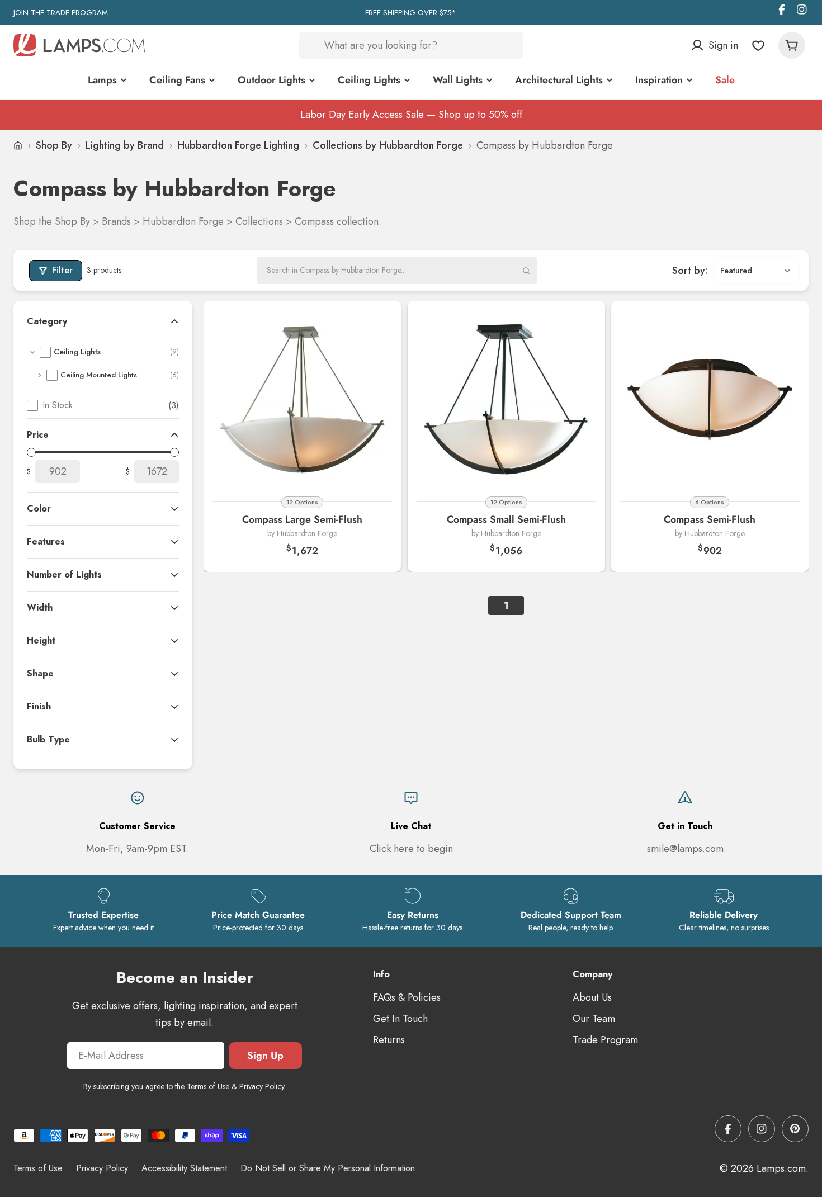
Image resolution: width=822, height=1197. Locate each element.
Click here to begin (411, 848)
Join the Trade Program (60, 12)
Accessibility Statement (184, 1168)
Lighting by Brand (125, 145)
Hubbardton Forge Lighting (238, 145)
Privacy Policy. (262, 1086)
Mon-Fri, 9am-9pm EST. (137, 848)
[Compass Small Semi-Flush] (506, 399)
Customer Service (137, 826)
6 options (710, 502)
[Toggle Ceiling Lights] (32, 352)
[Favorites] (758, 45)
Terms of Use (208, 1086)
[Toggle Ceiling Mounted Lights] (39, 375)
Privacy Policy (102, 1168)
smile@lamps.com (685, 848)
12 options (302, 502)
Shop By (54, 145)
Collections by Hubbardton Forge (388, 145)
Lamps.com (781, 1168)
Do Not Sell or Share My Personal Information (327, 1168)
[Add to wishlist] (379, 323)
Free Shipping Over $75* (410, 12)
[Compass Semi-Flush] (710, 399)
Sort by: (690, 270)
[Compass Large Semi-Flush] (302, 399)
